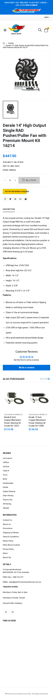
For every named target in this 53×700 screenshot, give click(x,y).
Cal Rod (6, 466)
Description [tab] (9, 209)
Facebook (5, 199)
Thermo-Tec (7, 500)
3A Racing (7, 504)
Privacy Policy (8, 549)
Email (25, 199)
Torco (5, 475)
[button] (41, 379)
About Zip (7, 557)
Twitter (10, 199)
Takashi (6, 508)
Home (4, 43)
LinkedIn (15, 199)
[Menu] (5, 30)
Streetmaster (8, 483)
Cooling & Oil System (12, 414)
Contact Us (7, 520)
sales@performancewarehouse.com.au (25, 582)
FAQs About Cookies (11, 545)
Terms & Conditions (11, 537)
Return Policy (8, 541)
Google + (20, 199)
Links (46, 17)
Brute (5, 479)
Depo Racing (8, 495)
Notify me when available (16, 191)
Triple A (6, 471)
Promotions (7, 528)
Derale (11, 43)
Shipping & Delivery (11, 532)
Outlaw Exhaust (9, 491)
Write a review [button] (26, 367)
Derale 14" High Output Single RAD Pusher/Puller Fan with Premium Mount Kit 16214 (24, 135)
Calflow (6, 462)
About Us (7, 524)
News (5, 553)
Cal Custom (7, 458)
